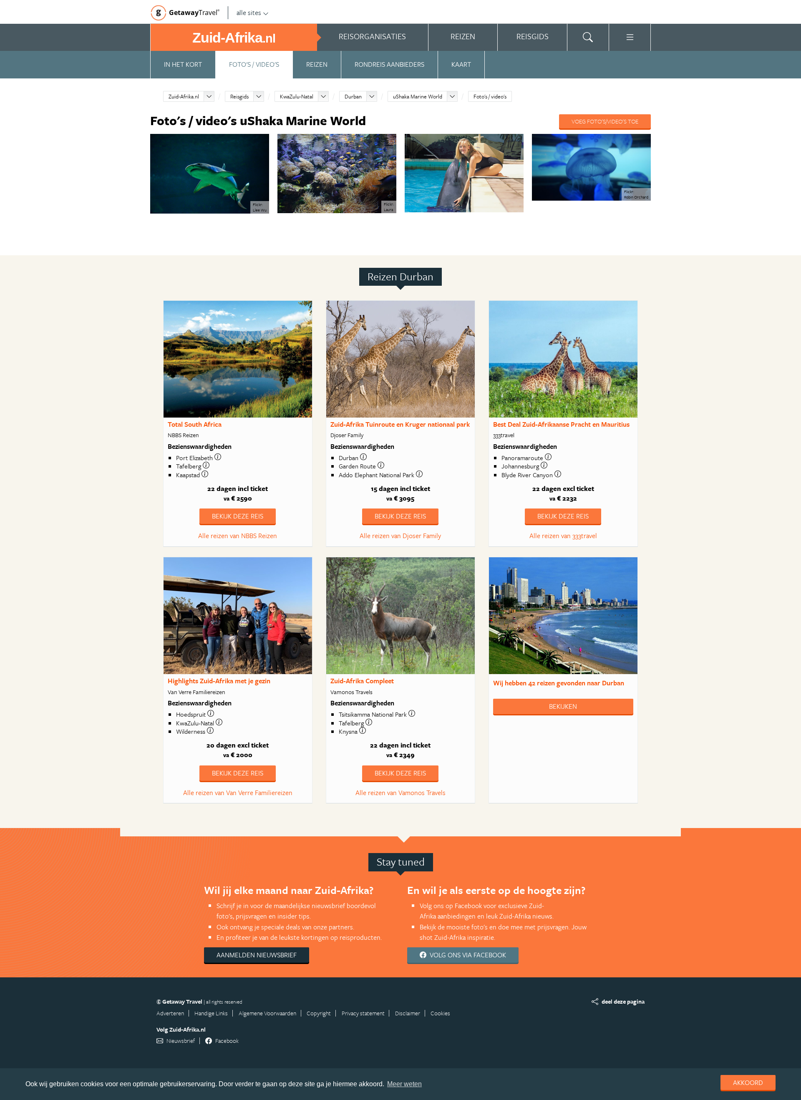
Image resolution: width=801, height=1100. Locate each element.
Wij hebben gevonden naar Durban (558, 683)
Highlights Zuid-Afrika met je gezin (219, 681)
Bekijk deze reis (237, 516)
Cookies (440, 1013)
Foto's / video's (254, 64)
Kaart (461, 64)
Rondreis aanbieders (389, 64)
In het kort (183, 64)
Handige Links (211, 1013)
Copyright (319, 1013)
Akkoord (748, 1082)
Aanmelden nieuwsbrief (257, 955)
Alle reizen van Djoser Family (400, 535)
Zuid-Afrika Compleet (362, 681)
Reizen (316, 64)
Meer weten (404, 1083)
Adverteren (170, 1013)
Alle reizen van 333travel (563, 535)
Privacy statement (363, 1013)
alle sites (249, 13)
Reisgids (239, 96)
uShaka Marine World (417, 96)
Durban (353, 96)
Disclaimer (407, 1013)
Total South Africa (195, 424)
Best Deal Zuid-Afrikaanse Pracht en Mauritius (561, 424)
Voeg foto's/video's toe (605, 121)
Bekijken (563, 706)
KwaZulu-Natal (296, 96)
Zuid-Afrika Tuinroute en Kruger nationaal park (400, 424)
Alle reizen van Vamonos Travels (400, 792)
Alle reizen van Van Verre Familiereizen (237, 792)
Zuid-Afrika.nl (184, 96)
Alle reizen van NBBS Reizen (237, 535)
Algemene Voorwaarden (267, 1013)
